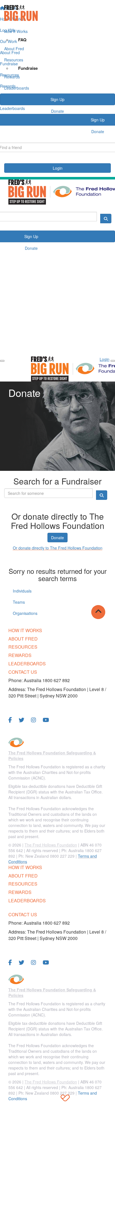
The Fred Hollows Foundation (51, 845)
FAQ (22, 40)
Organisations (25, 613)
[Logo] (57, 13)
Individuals (22, 591)
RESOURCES (22, 647)
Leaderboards (16, 88)
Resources (13, 60)
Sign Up (57, 99)
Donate (57, 111)
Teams (19, 602)
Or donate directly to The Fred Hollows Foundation (57, 548)
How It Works (16, 31)
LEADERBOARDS (27, 663)
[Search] (105, 218)
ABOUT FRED (23, 639)
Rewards (12, 77)
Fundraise (28, 68)
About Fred (14, 48)
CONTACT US (22, 672)
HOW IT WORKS (25, 630)
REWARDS (20, 655)
